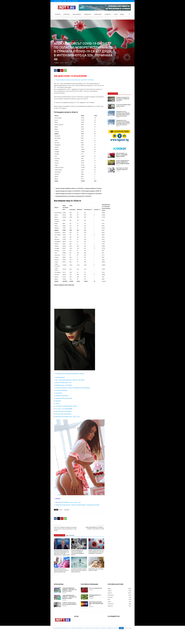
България (64, 40)
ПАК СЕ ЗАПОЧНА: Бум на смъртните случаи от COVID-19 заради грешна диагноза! (61, 570)
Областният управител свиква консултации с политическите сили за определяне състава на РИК (65, 529)
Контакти (69, 1)
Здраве (77, 40)
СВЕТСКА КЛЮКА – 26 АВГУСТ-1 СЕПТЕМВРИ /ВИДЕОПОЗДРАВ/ (122, 155)
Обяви (122, 14)
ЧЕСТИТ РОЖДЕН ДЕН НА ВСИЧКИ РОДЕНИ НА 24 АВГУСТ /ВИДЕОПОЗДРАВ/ (122, 162)
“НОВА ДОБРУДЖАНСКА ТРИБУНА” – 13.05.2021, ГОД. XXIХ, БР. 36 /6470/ (94, 528)
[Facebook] (55, 70)
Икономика (77, 14)
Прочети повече (128, 628)
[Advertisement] (79, 298)
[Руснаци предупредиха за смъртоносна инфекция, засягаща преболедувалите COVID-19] (79, 543)
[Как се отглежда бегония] (84, 590)
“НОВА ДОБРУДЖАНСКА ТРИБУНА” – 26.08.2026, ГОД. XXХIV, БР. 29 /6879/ (69, 590)
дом (55, 17)
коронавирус (66, 509)
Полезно (108, 14)
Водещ (68, 40)
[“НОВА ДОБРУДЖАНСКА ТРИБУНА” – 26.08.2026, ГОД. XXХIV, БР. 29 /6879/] (57, 590)
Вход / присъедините (58, 1)
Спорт (116, 14)
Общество (87, 14)
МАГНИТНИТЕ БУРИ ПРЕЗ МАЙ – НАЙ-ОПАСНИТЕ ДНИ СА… (96, 604)
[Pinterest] (62, 70)
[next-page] (57, 575)
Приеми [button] (121, 628)
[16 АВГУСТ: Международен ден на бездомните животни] (57, 604)
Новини (57, 14)
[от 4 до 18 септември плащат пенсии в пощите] (111, 106)
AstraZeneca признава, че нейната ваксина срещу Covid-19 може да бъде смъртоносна (79, 570)
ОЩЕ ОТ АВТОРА (70, 535)
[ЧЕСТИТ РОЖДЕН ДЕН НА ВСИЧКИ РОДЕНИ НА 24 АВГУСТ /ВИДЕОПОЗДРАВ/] (111, 162)
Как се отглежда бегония (95, 588)
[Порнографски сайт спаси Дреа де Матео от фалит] (96, 562)
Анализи (66, 14)
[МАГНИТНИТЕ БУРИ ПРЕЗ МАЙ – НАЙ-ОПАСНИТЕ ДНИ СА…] (84, 603)
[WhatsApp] (65, 70)
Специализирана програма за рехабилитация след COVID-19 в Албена (74, 80)
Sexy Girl (60, 509)
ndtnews (57, 62)
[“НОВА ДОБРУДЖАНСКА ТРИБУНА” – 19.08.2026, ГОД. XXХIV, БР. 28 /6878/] (57, 597)
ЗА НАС (64, 1)
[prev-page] (55, 575)
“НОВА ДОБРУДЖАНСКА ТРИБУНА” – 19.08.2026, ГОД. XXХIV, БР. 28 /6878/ (69, 597)
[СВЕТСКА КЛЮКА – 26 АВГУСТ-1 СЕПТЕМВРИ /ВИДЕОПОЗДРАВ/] (111, 155)
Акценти (59, 17)
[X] (58, 70)
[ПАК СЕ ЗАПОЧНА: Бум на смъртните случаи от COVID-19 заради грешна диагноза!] (62, 562)
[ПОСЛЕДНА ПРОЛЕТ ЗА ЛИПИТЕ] (84, 596)
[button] (129, 14)
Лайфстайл (97, 14)
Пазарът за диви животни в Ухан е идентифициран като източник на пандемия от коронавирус (96, 552)
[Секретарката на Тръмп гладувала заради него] (111, 169)
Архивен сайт (75, 1)
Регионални (81, 40)
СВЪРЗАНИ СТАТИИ (59, 535)
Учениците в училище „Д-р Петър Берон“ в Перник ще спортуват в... (122, 99)
